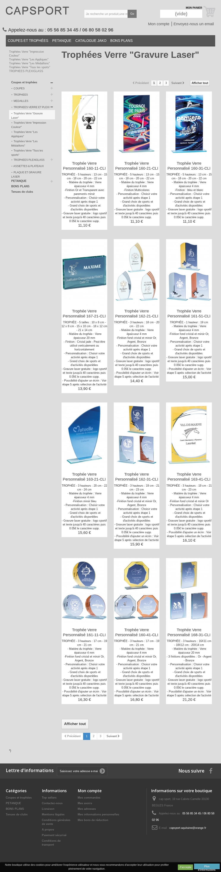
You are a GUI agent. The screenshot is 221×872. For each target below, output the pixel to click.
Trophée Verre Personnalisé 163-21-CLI (84, 476)
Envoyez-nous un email (194, 24)
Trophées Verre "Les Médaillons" (29, 63)
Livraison (48, 809)
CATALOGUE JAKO (90, 41)
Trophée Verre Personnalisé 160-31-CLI (188, 165)
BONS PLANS (121, 41)
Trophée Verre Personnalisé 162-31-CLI (136, 476)
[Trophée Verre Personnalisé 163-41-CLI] (189, 435)
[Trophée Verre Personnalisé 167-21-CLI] (84, 272)
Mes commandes (89, 797)
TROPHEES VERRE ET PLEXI (31, 107)
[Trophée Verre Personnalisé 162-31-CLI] (136, 435)
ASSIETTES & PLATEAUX (28, 166)
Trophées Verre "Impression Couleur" (28, 125)
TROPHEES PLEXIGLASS (26, 71)
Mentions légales (53, 814)
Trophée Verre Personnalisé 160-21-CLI (136, 165)
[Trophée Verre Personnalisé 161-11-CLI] (84, 591)
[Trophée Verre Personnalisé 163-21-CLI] (84, 435)
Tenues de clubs (22, 191)
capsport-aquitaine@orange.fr (187, 827)
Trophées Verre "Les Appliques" (29, 59)
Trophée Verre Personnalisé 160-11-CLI (84, 165)
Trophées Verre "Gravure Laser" (27, 115)
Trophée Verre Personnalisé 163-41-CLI (188, 476)
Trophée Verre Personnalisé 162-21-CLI (136, 313)
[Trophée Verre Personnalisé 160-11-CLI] (84, 124)
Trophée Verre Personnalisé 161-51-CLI (188, 313)
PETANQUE (61, 41)
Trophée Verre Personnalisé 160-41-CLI (136, 632)
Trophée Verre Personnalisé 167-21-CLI (84, 313)
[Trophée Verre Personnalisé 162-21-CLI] (136, 272)
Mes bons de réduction (93, 820)
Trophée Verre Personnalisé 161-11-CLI (84, 632)
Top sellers (49, 797)
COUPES (19, 88)
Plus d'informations (207, 867)
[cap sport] (38, 15)
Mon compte (158, 24)
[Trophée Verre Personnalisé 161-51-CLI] (189, 272)
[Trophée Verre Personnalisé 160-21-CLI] (136, 124)
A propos (48, 829)
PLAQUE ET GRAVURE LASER (26, 174)
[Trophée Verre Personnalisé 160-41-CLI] (136, 591)
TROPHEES (20, 94)
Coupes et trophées (28, 41)
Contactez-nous (52, 803)
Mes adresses (87, 809)
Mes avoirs (85, 803)
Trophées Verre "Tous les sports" (29, 67)
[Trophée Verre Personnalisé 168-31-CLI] (189, 591)
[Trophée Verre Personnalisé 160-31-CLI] (189, 124)
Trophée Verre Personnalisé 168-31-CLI (188, 632)
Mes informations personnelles (98, 814)
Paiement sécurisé (54, 835)
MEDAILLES (20, 100)
